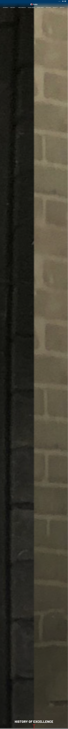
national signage (31, 7)
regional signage (40, 7)
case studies (48, 7)
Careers (59, 1)
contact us (62, 7)
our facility (55, 7)
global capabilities (22, 7)
